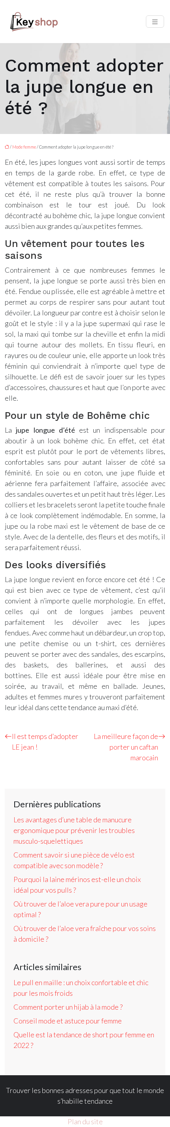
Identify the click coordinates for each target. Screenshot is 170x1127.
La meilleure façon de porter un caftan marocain (126, 747)
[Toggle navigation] (155, 21)
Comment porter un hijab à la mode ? (68, 1007)
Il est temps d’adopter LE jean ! (45, 741)
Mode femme (24, 146)
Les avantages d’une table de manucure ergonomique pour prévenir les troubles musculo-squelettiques (74, 830)
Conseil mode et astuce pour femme (67, 1020)
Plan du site (85, 1121)
